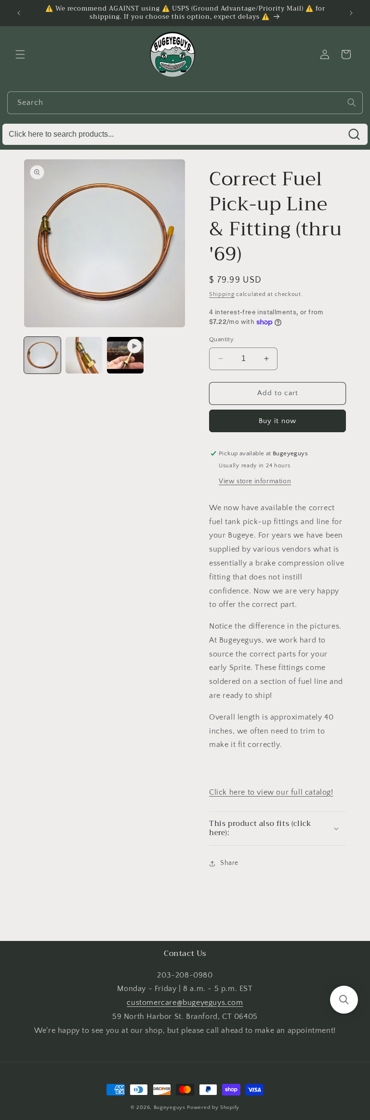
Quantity (221, 339)
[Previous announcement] (18, 13)
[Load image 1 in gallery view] (42, 355)
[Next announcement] (351, 13)
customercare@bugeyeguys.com (185, 1002)
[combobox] (185, 103)
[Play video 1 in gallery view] (125, 355)
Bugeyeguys (169, 1107)
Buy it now (277, 421)
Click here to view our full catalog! (271, 792)
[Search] (351, 102)
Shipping (222, 294)
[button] (20, 54)
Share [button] (229, 863)
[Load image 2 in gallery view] (84, 355)
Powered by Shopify (213, 1107)
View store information (255, 481)
